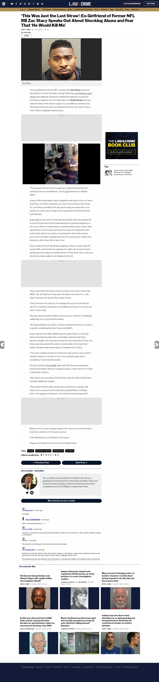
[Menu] (4, 4)
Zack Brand (82, 582)
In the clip (34, 220)
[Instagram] (25, 5)
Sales (127, 9)
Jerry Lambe (26, 29)
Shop (112, 9)
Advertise (48, 667)
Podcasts (104, 9)
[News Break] (42, 5)
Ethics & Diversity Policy (104, 667)
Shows (70, 9)
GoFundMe (51, 365)
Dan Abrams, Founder (130, 667)
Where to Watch (34, 9)
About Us (39, 667)
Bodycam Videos (59, 9)
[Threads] (29, 5)
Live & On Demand (132, 4)
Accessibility (75, 667)
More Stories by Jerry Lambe (61, 501)
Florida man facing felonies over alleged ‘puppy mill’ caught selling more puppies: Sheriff (36, 578)
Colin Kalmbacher (27, 629)
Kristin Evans (58, 451)
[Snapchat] (38, 5)
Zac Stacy (70, 451)
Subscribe (135, 9)
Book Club (119, 9)
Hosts (97, 9)
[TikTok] (20, 5)
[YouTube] (12, 5)
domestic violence (43, 451)
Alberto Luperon (67, 582)
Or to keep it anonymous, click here (123, 173)
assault (31, 451)
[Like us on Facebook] (16, 5)
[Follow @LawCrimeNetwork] (33, 5)
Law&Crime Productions (83, 9)
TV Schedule (46, 9)
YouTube (150, 4)
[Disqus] (61, 534)
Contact (118, 667)
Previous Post (2, 345)
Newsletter (58, 667)
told (67, 191)
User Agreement (88, 667)
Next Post (157, 345)
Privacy (66, 667)
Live (22, 9)
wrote (42, 394)
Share (26, 36)
